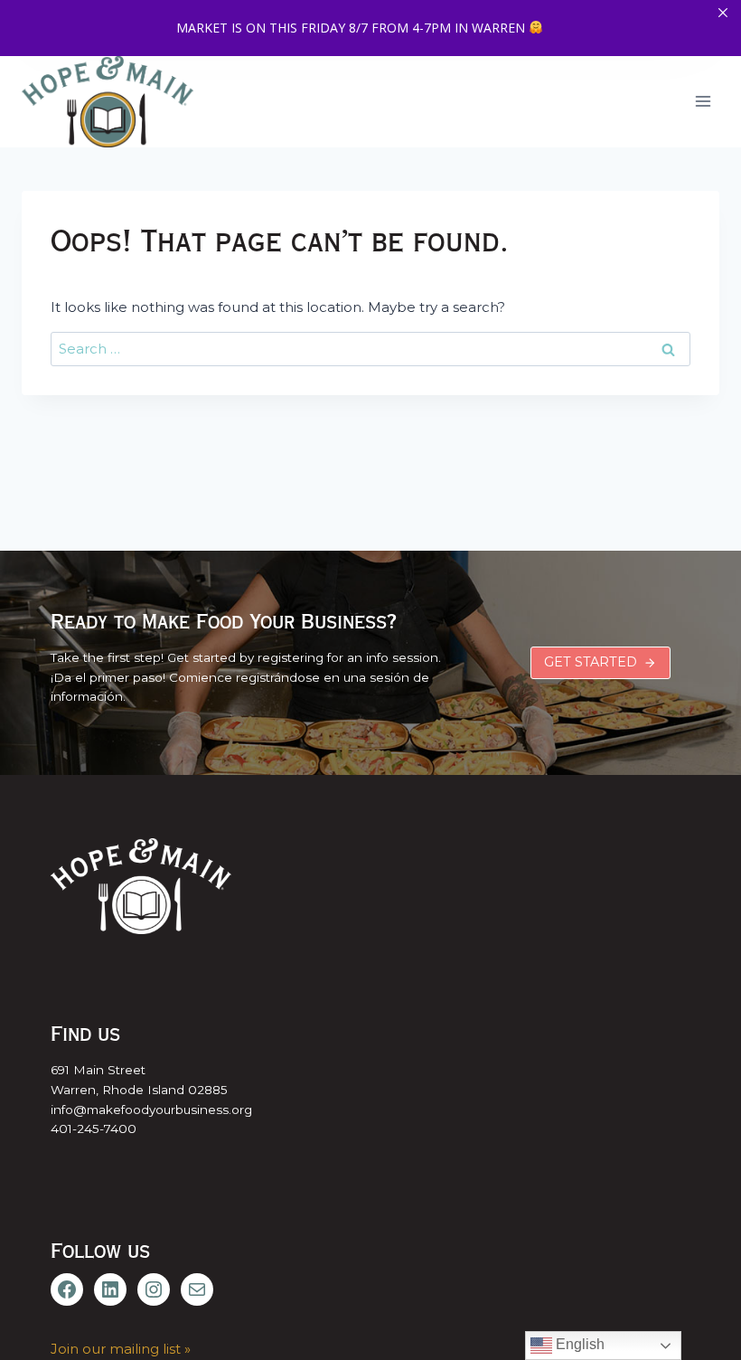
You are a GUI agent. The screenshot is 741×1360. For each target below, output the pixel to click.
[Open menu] (702, 102)
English (578, 1344)
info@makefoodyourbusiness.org (151, 1109)
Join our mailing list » (121, 1348)
